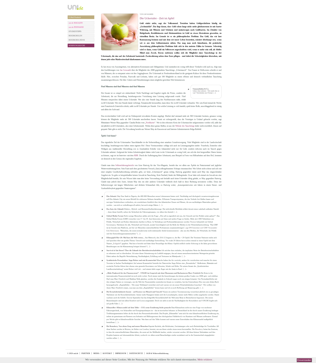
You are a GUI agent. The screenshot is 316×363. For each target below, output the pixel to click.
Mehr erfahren (205, 359)
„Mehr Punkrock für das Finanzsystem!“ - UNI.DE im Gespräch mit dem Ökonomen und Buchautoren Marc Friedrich (153, 273)
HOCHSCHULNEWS (77, 40)
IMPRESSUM (120, 353)
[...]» (214, 93)
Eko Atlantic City (113, 196)
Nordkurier (150, 122)
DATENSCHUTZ (136, 353)
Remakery (199, 329)
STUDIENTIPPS (75, 31)
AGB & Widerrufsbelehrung (157, 353)
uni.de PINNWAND (76, 27)
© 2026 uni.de (72, 353)
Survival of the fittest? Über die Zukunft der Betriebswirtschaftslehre (133, 250)
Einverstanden (304, 360)
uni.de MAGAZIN (76, 23)
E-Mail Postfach (75, 17)
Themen (193, 222)
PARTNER (85, 353)
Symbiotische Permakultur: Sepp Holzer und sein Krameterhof (131, 260)
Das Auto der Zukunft (115, 209)
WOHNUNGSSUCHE (77, 45)
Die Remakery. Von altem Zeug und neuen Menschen (127, 326)
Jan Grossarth (125, 70)
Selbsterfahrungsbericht (124, 165)
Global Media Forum (114, 216)
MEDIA (96, 353)
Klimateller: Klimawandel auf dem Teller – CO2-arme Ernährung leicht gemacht (138, 307)
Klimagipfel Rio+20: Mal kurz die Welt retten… (125, 238)
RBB (136, 155)
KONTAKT (107, 353)
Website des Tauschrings (185, 126)
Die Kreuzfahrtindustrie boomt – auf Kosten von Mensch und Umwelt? (134, 292)
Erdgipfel (116, 243)
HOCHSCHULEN (75, 36)
